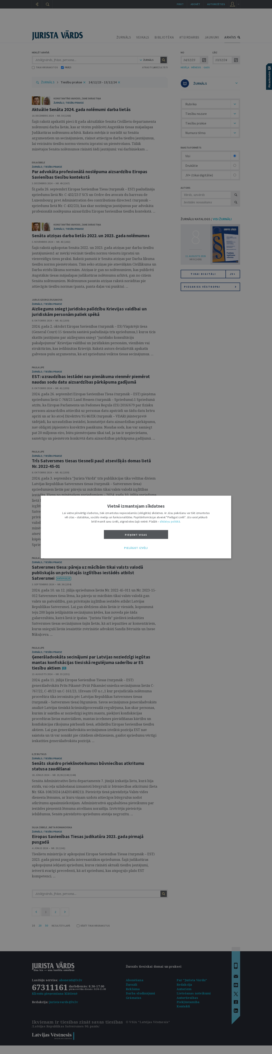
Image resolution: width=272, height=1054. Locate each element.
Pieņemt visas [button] (136, 534)
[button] (136, 548)
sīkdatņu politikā (170, 521)
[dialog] (136, 527)
